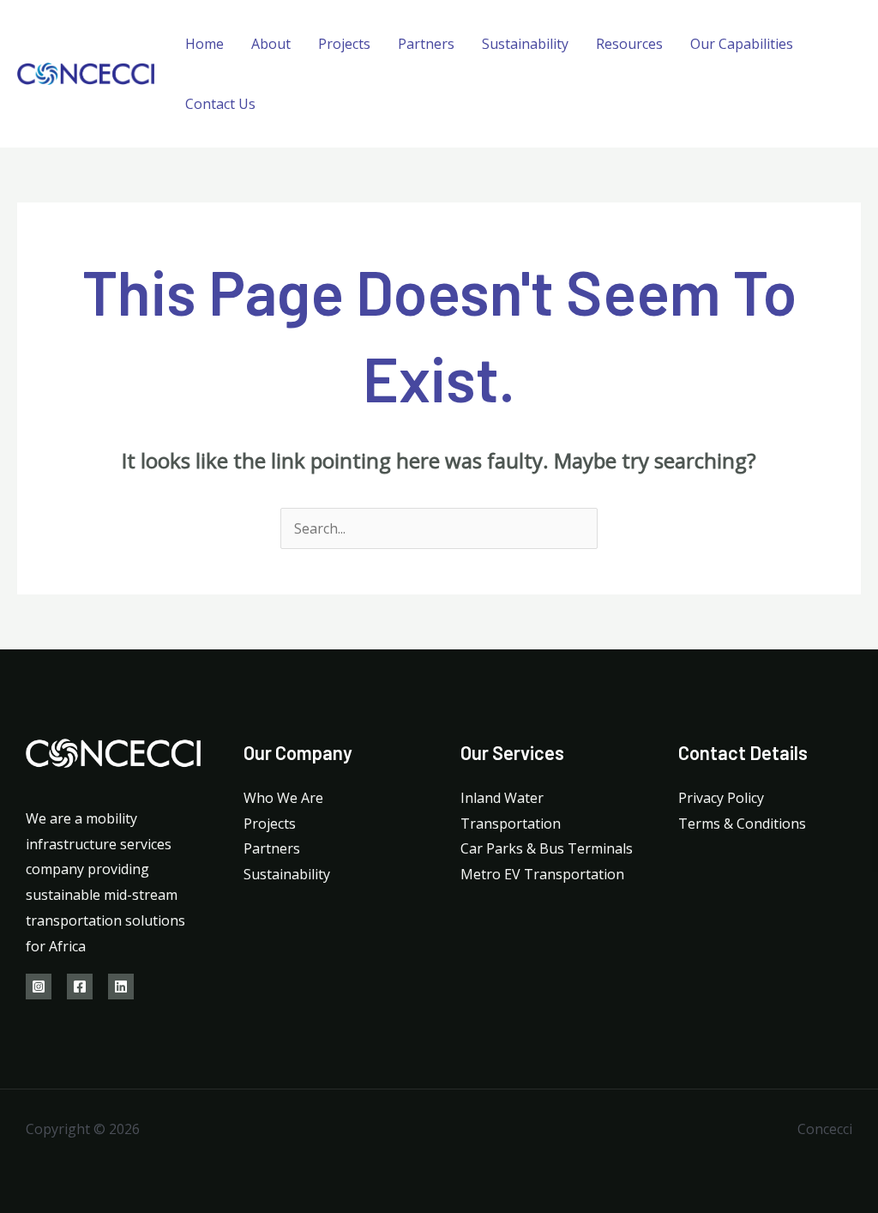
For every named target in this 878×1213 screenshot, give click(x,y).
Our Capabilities (741, 43)
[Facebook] (80, 986)
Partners (426, 43)
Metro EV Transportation (542, 874)
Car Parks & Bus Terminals (546, 848)
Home (204, 43)
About (271, 43)
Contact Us (220, 103)
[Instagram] (38, 986)
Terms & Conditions (742, 823)
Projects (344, 43)
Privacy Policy (721, 797)
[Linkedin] (121, 986)
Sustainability (525, 43)
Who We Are (283, 797)
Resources (629, 43)
